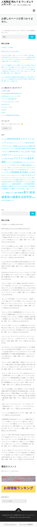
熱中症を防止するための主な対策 (9, 51)
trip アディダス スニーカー (7, 148)
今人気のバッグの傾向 (7, 47)
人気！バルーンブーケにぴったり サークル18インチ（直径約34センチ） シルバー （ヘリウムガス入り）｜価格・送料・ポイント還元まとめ (18, 406)
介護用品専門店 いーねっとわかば (23, 181)
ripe (2, 110)
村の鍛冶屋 (30, 184)
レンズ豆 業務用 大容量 (16, 179)
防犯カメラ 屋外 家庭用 (14, 192)
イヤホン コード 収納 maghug (20, 165)
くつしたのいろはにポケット (8, 101)
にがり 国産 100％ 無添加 (7, 158)
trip (2, 112)
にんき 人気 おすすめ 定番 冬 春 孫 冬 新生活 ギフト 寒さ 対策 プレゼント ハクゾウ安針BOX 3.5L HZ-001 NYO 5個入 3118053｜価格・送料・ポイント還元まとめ (18, 79)
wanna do (4, 104)
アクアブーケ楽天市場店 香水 (14, 162)
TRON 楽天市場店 (20, 148)
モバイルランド (5, 107)
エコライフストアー (20, 167)
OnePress (12, 517)
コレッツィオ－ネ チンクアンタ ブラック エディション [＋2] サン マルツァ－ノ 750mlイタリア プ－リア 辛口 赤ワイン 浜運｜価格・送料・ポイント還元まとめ (17, 338)
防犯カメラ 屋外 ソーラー (12, 189)
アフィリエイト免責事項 (26, 524)
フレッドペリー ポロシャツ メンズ (12, 175)
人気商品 (3, 91)
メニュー (34, 10)
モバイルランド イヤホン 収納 (27, 177)
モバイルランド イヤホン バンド (10, 178)
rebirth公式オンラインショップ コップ (15, 143)
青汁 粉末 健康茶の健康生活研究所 (10, 93)
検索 (2, 210)
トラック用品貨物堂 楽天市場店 (9, 115)
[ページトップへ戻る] (18, 510)
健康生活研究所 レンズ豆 (19, 184)
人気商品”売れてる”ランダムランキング (17, 2)
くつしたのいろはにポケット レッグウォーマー (23, 155)
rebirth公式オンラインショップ (9, 96)
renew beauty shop (22, 146)
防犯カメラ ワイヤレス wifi (17, 186)
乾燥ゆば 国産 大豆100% (9, 181)
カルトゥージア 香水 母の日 (18, 169)
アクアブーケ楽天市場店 (7, 99)
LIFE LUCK (3, 139)
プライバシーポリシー (10, 524)
